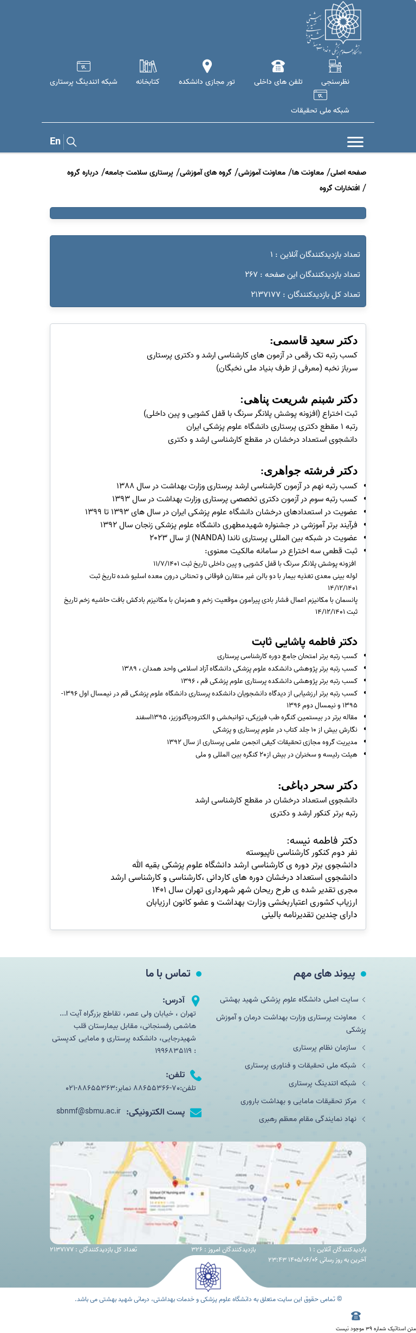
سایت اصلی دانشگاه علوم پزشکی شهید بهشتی (289, 999)
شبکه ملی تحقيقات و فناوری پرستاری (302, 1065)
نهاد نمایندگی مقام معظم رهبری (309, 1119)
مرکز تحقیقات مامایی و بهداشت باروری (299, 1101)
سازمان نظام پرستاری (326, 1048)
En (55, 142)
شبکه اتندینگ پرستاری (324, 1083)
